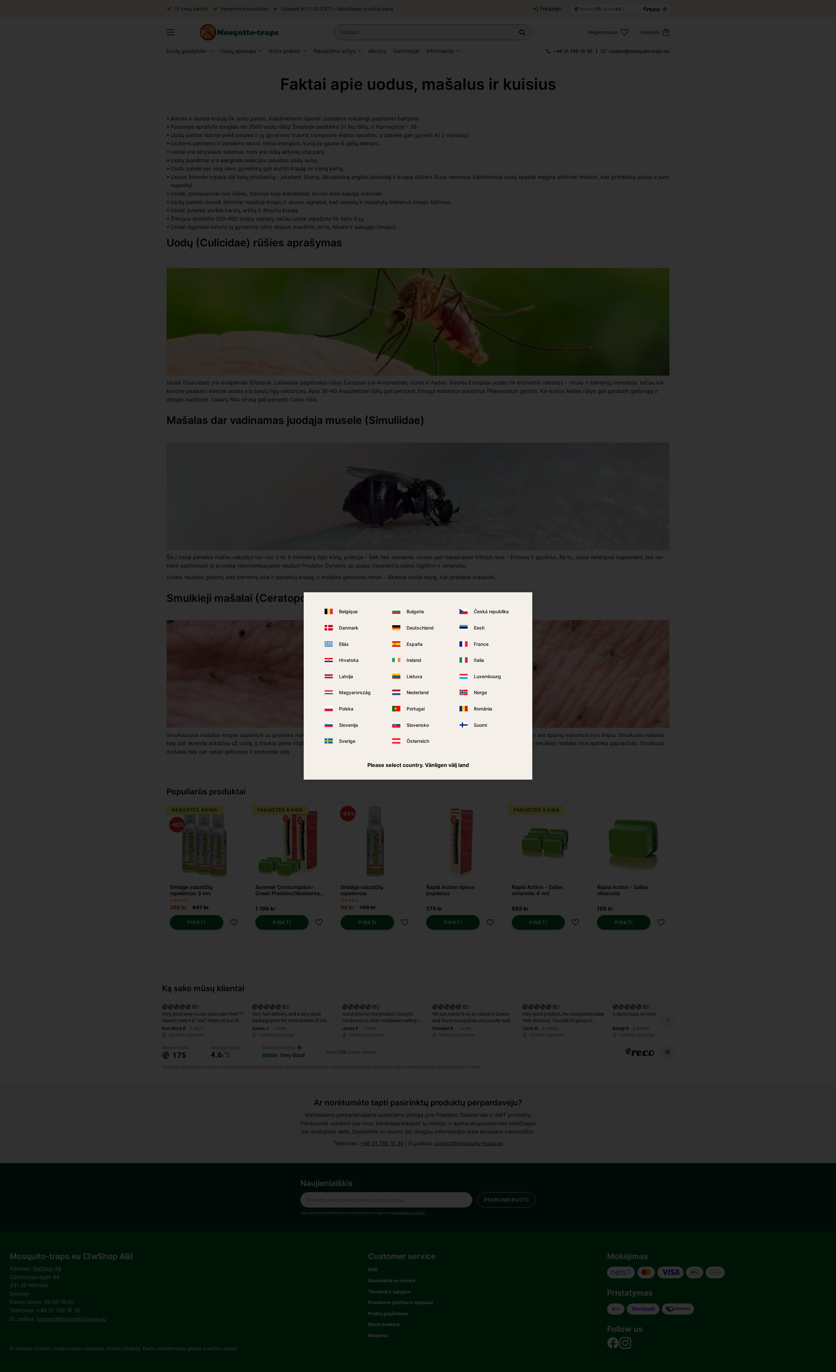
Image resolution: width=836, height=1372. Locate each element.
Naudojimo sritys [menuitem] (334, 51)
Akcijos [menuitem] (377, 51)
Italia (479, 660)
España (415, 644)
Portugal (416, 708)
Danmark (348, 628)
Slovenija (348, 724)
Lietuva (414, 676)
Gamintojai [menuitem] (406, 51)
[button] (170, 32)
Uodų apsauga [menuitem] (238, 51)
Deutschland (420, 628)
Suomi (480, 724)
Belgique (348, 611)
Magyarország (355, 692)
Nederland (418, 692)
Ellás (344, 644)
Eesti (479, 628)
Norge (480, 692)
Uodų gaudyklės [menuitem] (187, 51)
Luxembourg (487, 676)
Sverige (347, 741)
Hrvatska (349, 660)
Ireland (414, 660)
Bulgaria (415, 611)
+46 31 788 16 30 (573, 51)
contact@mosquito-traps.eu (639, 51)
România (483, 708)
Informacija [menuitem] (440, 51)
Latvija (346, 676)
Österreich (418, 741)
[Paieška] (522, 32)
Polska (346, 708)
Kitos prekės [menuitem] (284, 51)
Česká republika (491, 611)
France (481, 644)
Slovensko (418, 724)
